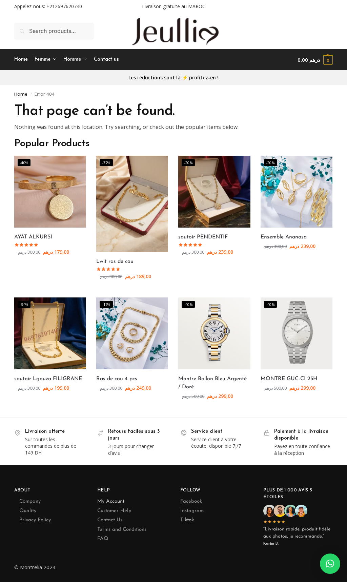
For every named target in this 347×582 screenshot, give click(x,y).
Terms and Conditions (121, 529)
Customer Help (114, 510)
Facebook (191, 501)
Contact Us (109, 520)
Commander (50, 266)
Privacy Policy (35, 520)
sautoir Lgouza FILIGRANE (48, 379)
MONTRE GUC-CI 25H (289, 379)
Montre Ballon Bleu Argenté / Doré (212, 383)
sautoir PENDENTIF (203, 237)
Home (20, 94)
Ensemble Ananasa (284, 237)
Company (30, 501)
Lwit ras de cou (115, 261)
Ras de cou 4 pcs (116, 379)
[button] (315, 60)
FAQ (102, 538)
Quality (27, 510)
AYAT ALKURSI (33, 237)
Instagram (192, 510)
